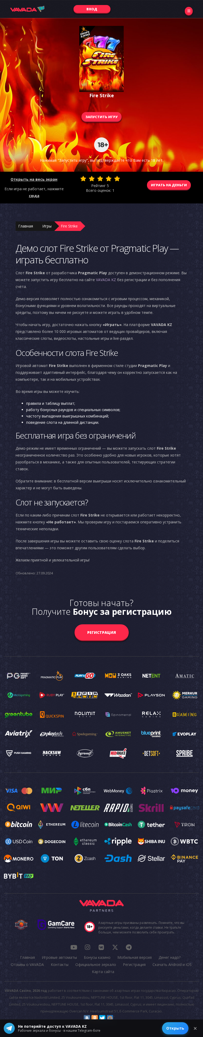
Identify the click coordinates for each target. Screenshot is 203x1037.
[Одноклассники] (94, 1018)
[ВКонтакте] (87, 1018)
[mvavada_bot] (128, 947)
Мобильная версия (134, 957)
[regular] (100, 178)
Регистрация (101, 632)
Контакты (59, 964)
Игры (47, 226)
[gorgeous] (117, 178)
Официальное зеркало (95, 964)
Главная (25, 226)
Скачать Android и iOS (172, 964)
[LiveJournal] (117, 1018)
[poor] (92, 178)
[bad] (83, 178)
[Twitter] (102, 1018)
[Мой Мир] (110, 1018)
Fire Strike (69, 226)
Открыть (175, 1028)
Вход (91, 9)
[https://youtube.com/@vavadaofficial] (73, 947)
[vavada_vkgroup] (101, 947)
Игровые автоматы (59, 957)
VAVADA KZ (106, 279)
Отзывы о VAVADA (27, 964)
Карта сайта (103, 971)
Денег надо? (170, 957)
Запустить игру (101, 116)
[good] (109, 178)
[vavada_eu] (115, 947)
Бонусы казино (97, 957)
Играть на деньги (169, 185)
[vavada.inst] (87, 947)
